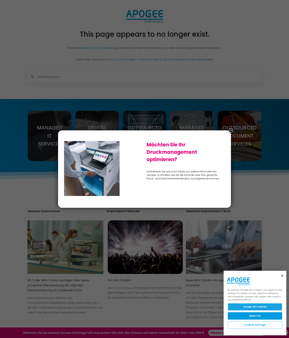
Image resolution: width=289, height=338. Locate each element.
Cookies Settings (255, 324)
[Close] (282, 275)
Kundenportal (165, 333)
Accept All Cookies (255, 306)
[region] (255, 303)
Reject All (255, 315)
